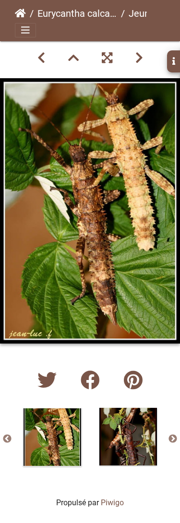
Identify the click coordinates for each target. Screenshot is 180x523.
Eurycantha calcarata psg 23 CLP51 (77, 13)
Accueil (20, 13)
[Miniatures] (73, 58)
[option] (52, 437)
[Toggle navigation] (25, 30)
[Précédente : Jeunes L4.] (41, 58)
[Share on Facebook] (92, 380)
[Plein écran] (107, 58)
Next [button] (173, 439)
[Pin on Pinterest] (133, 380)
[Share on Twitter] (49, 380)
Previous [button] (7, 439)
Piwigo (112, 502)
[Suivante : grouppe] (139, 58)
